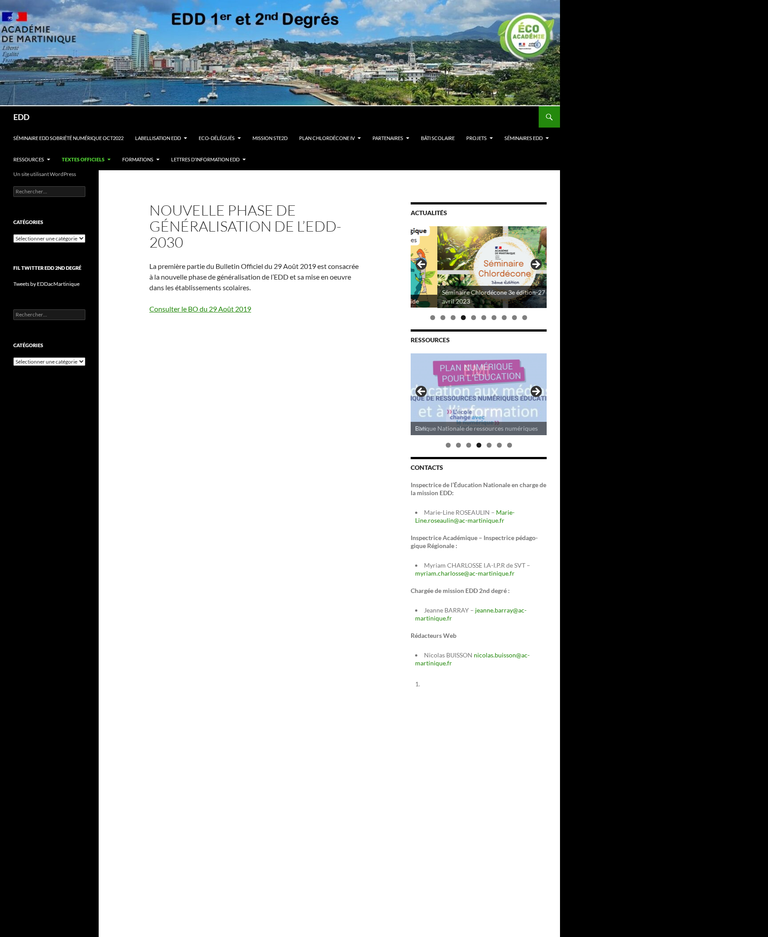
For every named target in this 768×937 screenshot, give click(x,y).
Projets (476, 138)
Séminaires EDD (523, 138)
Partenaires (387, 138)
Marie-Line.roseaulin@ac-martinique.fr (465, 516)
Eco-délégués (217, 138)
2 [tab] (442, 317)
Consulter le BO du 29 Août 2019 (200, 308)
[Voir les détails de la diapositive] (479, 267)
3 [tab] (453, 317)
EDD (21, 117)
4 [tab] (463, 317)
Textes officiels (83, 159)
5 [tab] (473, 317)
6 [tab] (483, 317)
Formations (137, 159)
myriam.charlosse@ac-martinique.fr (465, 573)
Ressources (28, 159)
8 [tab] (504, 317)
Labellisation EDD (158, 138)
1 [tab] (432, 317)
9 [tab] (514, 317)
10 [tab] (525, 317)
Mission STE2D (270, 138)
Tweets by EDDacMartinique (46, 283)
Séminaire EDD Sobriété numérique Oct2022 (68, 138)
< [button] (421, 265)
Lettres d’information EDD (205, 159)
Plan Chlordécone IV (327, 138)
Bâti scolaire (438, 138)
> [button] (535, 265)
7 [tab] (494, 317)
